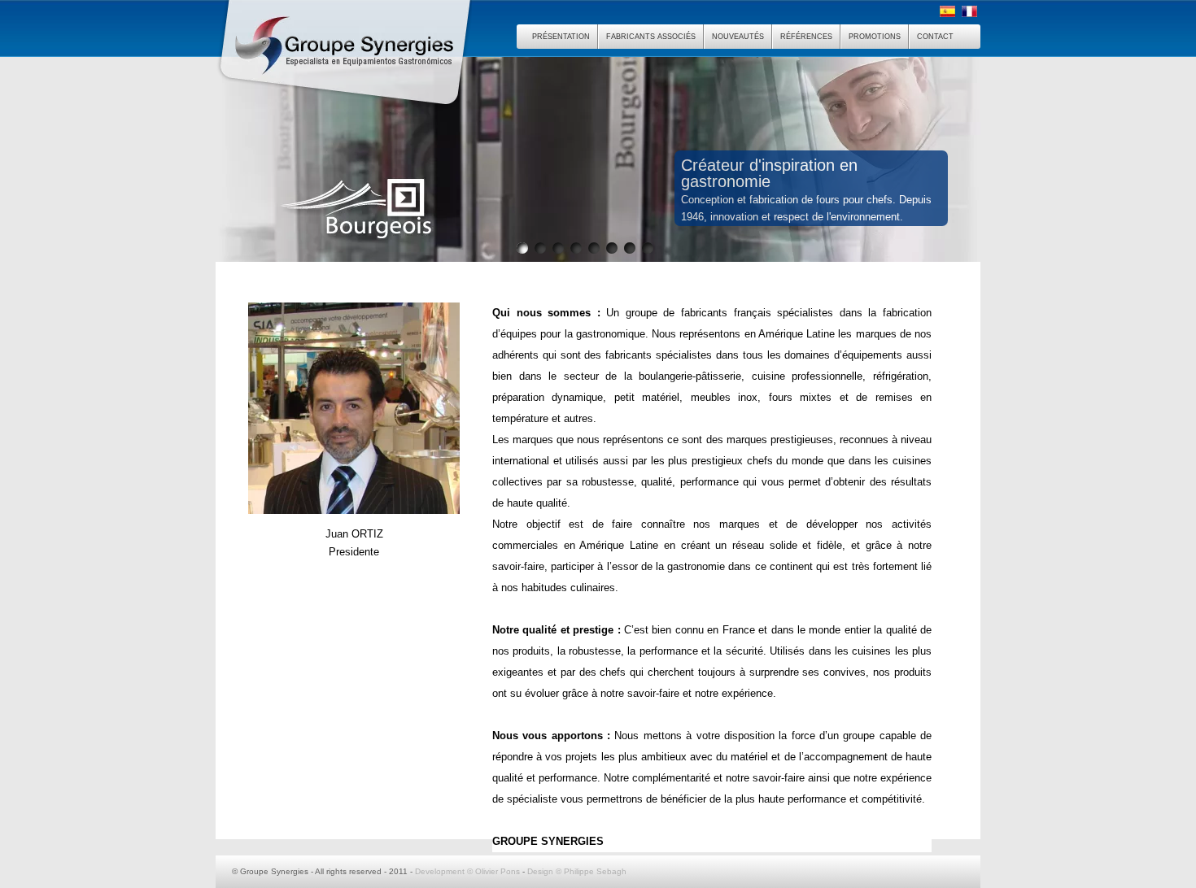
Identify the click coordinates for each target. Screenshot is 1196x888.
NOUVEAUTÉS (738, 37)
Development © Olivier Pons (467, 871)
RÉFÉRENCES (806, 37)
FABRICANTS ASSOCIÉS (651, 37)
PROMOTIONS (875, 37)
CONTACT (935, 37)
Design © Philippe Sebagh (576, 871)
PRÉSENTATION (561, 37)
